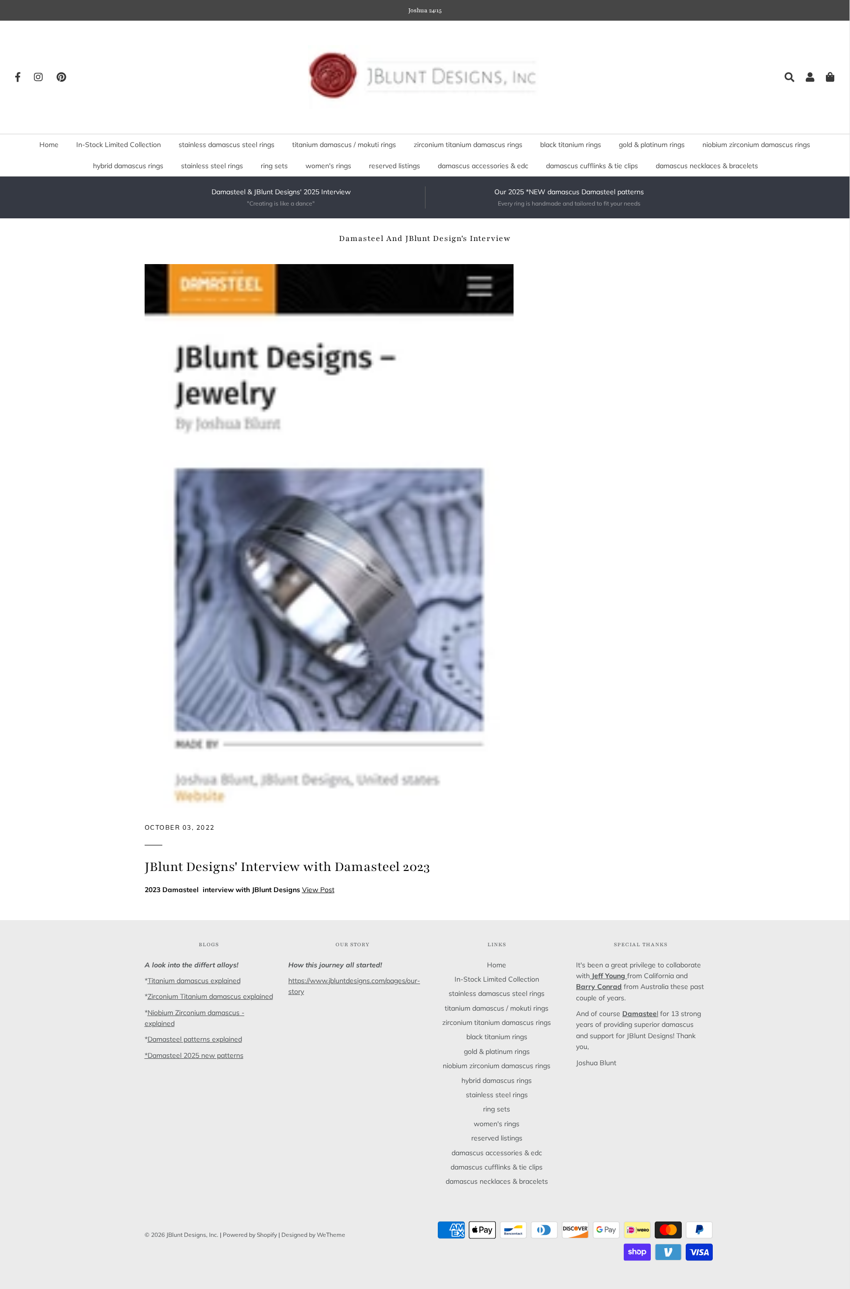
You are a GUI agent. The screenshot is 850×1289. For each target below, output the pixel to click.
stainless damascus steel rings (226, 144)
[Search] (784, 77)
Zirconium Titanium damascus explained (210, 996)
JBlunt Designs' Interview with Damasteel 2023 (287, 866)
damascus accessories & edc (483, 165)
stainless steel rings (212, 165)
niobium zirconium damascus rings (756, 144)
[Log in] (805, 77)
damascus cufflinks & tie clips (592, 165)
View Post (318, 889)
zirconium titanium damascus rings (468, 144)
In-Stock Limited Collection (118, 144)
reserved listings (394, 165)
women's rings (328, 165)
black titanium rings (570, 144)
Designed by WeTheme (313, 1234)
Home (49, 144)
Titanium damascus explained (194, 980)
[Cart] (825, 77)
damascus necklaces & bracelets (707, 165)
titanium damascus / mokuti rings (344, 144)
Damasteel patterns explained (195, 1039)
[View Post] (329, 535)
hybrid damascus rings (128, 165)
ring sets (274, 165)
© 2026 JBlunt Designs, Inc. (181, 1234)
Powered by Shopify (250, 1234)
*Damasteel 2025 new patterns (194, 1055)
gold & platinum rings (652, 144)
